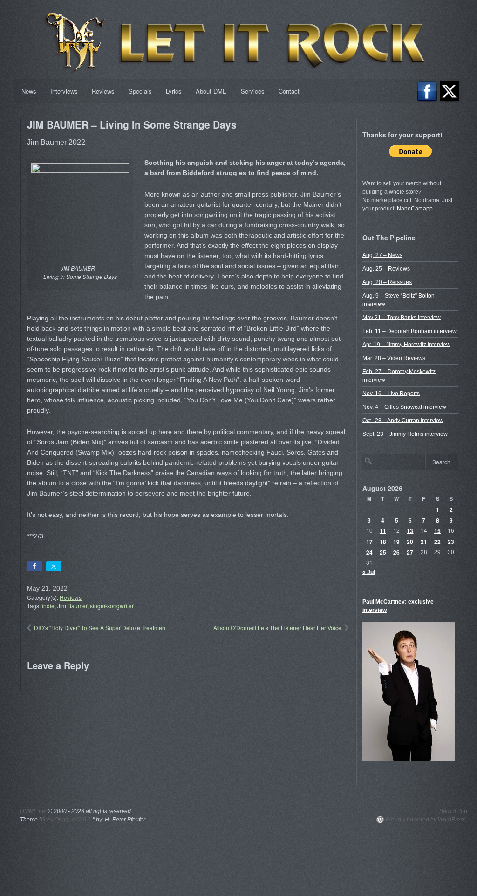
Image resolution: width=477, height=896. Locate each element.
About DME (211, 91)
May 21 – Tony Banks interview (401, 317)
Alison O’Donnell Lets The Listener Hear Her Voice (277, 627)
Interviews (64, 91)
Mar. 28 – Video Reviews (393, 357)
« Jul (368, 572)
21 (424, 541)
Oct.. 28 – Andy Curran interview (402, 420)
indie (48, 606)
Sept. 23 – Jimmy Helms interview (405, 433)
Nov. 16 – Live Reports (391, 393)
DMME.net (33, 811)
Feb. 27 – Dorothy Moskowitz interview (399, 375)
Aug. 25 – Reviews (386, 268)
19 (396, 541)
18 (383, 541)
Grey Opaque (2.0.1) (67, 819)
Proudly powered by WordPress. (426, 819)
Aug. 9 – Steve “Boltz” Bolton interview (398, 299)
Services (253, 91)
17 (369, 541)
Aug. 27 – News (382, 254)
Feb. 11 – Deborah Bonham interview (409, 330)
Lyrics (174, 91)
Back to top (453, 811)
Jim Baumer (72, 606)
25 (383, 552)
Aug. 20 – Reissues (387, 281)
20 (410, 541)
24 (369, 552)
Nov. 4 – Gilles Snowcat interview (404, 406)
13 (410, 530)
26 (396, 552)
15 (437, 530)
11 (383, 530)
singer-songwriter (112, 606)
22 (437, 541)
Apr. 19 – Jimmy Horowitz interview (406, 344)
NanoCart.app (415, 208)
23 (451, 541)
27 (410, 552)
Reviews (103, 91)
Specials (140, 91)
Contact (289, 91)
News (28, 91)
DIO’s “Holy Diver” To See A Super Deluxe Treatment (100, 627)
